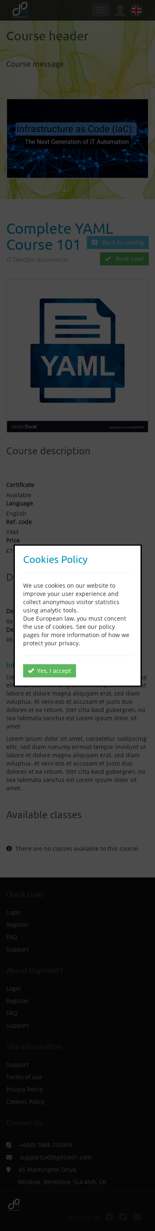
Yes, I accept (52, 671)
